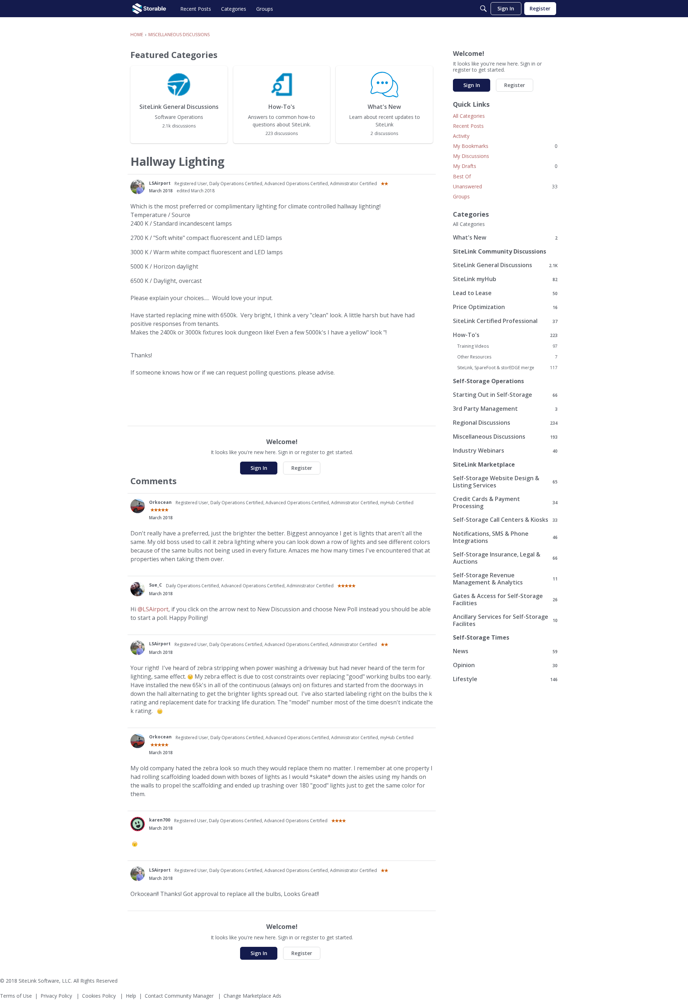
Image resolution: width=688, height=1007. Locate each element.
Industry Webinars (505, 450)
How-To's (505, 335)
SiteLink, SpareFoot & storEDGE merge (507, 368)
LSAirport (160, 183)
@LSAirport (153, 609)
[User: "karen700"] (137, 824)
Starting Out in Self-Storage (505, 395)
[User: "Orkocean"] (137, 506)
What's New (505, 237)
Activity (461, 135)
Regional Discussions (505, 423)
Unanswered (505, 186)
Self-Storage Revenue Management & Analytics (505, 579)
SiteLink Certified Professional (505, 321)
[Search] (483, 8)
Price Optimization (505, 307)
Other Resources (507, 357)
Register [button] (301, 467)
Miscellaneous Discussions (505, 436)
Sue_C (155, 585)
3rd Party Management (505, 409)
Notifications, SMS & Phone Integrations (505, 537)
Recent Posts (468, 125)
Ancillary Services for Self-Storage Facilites (505, 620)
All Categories (469, 115)
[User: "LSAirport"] (137, 187)
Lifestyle (505, 679)
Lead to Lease (505, 293)
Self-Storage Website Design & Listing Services (505, 481)
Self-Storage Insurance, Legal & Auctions (505, 558)
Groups (461, 196)
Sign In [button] (258, 467)
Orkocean (160, 502)
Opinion (505, 665)
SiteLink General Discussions (505, 265)
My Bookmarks (505, 146)
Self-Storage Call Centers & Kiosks (505, 520)
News (505, 651)
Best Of (462, 176)
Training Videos (507, 346)
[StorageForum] (149, 8)
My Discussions (471, 156)
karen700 (159, 820)
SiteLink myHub (505, 279)
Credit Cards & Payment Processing (505, 502)
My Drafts (505, 166)
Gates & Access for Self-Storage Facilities (505, 599)
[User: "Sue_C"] (137, 589)
